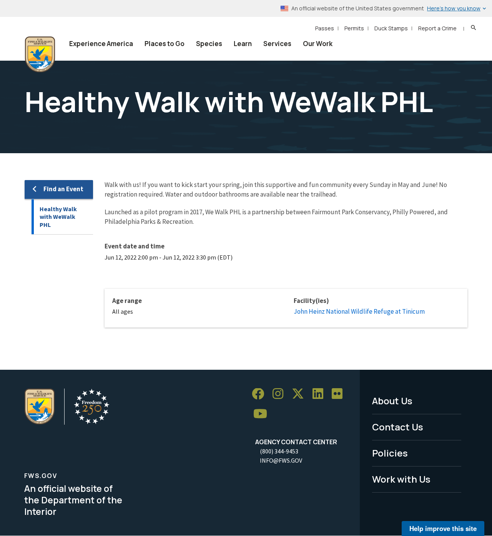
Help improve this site (443, 528)
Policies (390, 453)
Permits (354, 28)
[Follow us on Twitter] (300, 394)
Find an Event (63, 189)
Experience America (101, 43)
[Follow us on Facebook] (260, 394)
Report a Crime (437, 28)
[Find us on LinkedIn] (320, 394)
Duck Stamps (391, 28)
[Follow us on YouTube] (263, 414)
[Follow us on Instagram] (281, 394)
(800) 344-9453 (279, 451)
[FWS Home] (40, 54)
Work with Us (401, 479)
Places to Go (164, 43)
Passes (324, 28)
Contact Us (397, 426)
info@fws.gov (281, 460)
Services (277, 43)
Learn (243, 43)
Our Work (317, 43)
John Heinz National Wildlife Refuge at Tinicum (359, 311)
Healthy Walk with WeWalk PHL (58, 216)
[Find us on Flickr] (340, 394)
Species (209, 43)
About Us (392, 400)
